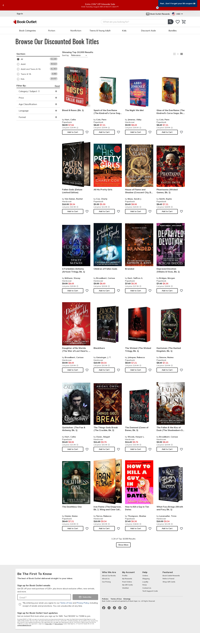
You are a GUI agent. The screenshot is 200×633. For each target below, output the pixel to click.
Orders (145, 576)
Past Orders (127, 582)
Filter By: (21, 85)
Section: (20, 53)
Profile (124, 576)
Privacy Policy (48, 623)
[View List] (181, 54)
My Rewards (127, 579)
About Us (106, 579)
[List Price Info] (77, 127)
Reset (57, 86)
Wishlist (125, 588)
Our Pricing (106, 582)
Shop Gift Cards (169, 582)
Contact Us (146, 588)
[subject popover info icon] (39, 91)
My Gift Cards (127, 585)
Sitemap (126, 599)
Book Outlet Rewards (171, 576)
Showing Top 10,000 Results (77, 52)
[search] (170, 21)
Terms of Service (59, 623)
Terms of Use (116, 599)
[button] (38, 59)
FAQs (144, 585)
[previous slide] (3, 5)
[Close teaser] (157, 7)
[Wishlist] (178, 22)
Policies (105, 599)
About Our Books (109, 576)
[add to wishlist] (87, 132)
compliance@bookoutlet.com (24, 625)
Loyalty (145, 582)
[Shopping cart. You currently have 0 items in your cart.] (184, 22)
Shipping (146, 579)
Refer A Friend (168, 579)
